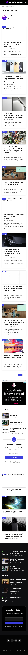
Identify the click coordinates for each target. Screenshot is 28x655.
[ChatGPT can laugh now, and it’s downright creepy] (14, 173)
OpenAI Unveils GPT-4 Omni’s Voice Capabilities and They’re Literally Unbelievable (14, 322)
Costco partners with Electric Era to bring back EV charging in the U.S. (18, 430)
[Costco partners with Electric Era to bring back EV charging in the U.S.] (5, 430)
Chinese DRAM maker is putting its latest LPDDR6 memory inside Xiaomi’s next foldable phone (15, 534)
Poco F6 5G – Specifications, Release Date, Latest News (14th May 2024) (13, 288)
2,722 (10, 375)
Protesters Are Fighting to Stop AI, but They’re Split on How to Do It (13, 44)
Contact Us (14, 647)
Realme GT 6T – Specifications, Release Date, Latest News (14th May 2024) (13, 115)
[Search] (26, 2)
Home (3, 6)
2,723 (15, 375)
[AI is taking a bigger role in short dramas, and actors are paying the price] (5, 590)
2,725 (24, 375)
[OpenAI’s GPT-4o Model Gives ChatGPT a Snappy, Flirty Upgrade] (14, 205)
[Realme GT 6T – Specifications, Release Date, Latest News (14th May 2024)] (14, 104)
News (4, 27)
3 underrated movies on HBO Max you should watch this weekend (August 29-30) (18, 581)
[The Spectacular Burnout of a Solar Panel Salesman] (5, 553)
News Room (11, 16)
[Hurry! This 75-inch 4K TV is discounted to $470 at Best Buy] (14, 346)
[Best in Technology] (14, 2)
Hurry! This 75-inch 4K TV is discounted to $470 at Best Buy (13, 357)
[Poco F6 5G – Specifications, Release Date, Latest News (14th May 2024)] (14, 277)
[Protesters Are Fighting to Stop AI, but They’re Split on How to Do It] (14, 33)
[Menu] (2, 2)
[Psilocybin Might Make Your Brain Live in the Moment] (14, 480)
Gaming (4, 131)
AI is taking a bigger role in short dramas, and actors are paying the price (18, 590)
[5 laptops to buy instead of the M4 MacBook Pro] (5, 415)
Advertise (22, 645)
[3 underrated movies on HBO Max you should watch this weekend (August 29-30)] (5, 581)
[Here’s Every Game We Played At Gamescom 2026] (14, 502)
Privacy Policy (12, 462)
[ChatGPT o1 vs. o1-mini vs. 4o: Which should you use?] (5, 423)
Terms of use (14, 645)
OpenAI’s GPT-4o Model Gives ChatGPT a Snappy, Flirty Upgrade (14, 216)
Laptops (5, 97)
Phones (4, 60)
